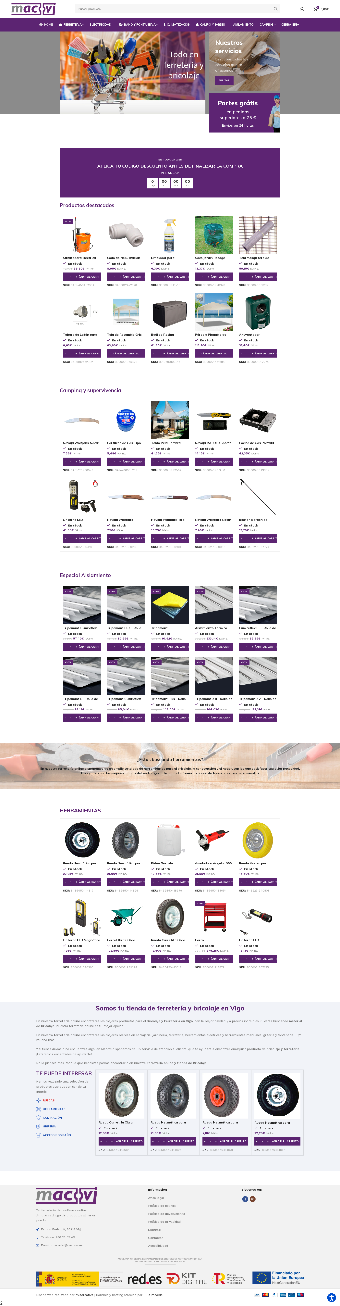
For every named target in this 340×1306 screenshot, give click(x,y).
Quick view (98, 222)
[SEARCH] (275, 8)
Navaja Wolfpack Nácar (81, 443)
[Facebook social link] (245, 1199)
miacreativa (84, 1295)
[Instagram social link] (253, 1199)
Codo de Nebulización (123, 258)
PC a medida (153, 1295)
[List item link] (169, 1197)
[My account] (302, 9)
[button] (82, 277)
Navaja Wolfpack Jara (168, 520)
